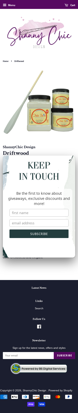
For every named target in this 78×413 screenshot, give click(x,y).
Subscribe (39, 234)
